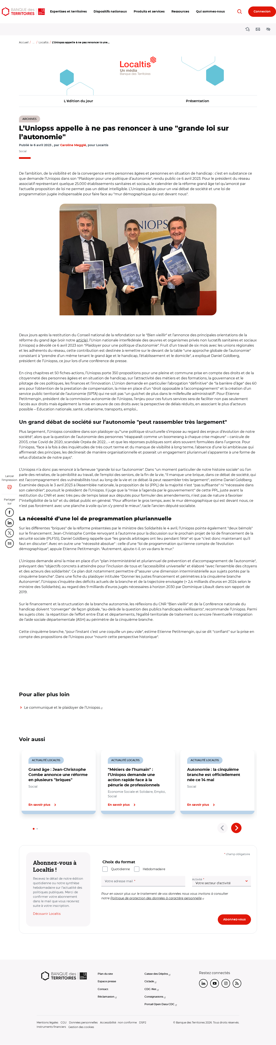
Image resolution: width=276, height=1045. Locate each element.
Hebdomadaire (154, 869)
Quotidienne (120, 869)
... (33, 42)
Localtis (44, 42)
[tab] (33, 829)
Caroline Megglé (73, 145)
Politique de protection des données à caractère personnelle (156, 898)
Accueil (23, 42)
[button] (68, 11)
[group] (138, 259)
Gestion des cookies (81, 1027)
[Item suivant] (236, 828)
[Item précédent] (222, 828)
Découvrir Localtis (47, 914)
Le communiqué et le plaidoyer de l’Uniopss (62, 708)
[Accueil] (23, 11)
